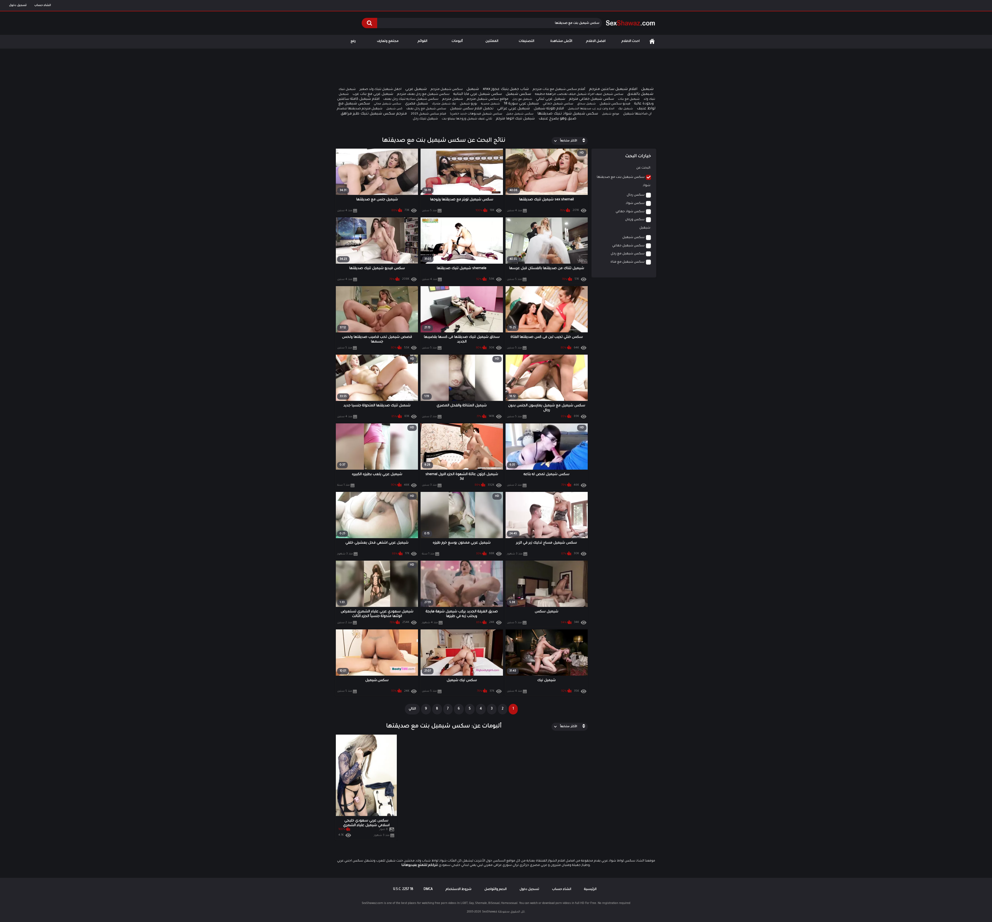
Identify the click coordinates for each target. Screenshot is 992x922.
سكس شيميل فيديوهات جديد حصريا (476, 114)
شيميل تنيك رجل (425, 119)
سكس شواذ (635, 203)
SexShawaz (489, 911)
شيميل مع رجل (522, 99)
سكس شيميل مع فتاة (627, 262)
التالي (412, 709)
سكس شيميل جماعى (558, 104)
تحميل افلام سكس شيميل (471, 109)
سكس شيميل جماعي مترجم (591, 99)
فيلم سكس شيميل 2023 (428, 114)
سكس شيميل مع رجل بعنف (426, 109)
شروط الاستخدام (458, 889)
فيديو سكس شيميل (615, 104)
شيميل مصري (416, 104)
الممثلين (491, 41)
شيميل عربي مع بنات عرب (373, 94)
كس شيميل (394, 108)
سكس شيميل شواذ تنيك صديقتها (567, 114)
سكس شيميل (518, 94)
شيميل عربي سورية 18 (521, 104)
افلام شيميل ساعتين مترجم (613, 89)
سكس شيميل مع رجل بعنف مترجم (423, 94)
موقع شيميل (610, 114)
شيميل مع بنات (629, 99)
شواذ (646, 185)
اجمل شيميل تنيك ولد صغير (380, 89)
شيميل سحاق (586, 103)
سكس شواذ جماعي (630, 212)
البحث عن (643, 168)
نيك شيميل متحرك (444, 103)
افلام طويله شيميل (549, 109)
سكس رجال (636, 195)
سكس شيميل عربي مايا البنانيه (477, 94)
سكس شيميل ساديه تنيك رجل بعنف (410, 99)
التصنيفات (526, 41)
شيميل (473, 89)
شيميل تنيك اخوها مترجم (515, 119)
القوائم (422, 41)
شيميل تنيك (347, 89)
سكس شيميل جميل (519, 114)
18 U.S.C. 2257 (403, 889)
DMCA (428, 889)
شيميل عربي (416, 89)
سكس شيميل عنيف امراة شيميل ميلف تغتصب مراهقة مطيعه (579, 94)
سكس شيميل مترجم (447, 89)
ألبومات (457, 41)
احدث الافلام (631, 41)
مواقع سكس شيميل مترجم (487, 99)
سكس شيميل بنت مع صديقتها (621, 177)
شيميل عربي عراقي (513, 109)
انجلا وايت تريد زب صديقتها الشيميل (591, 108)
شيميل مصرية (490, 103)
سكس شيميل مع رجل (628, 254)
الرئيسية (652, 41)
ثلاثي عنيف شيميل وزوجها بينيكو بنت (467, 119)
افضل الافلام (596, 41)
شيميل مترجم (452, 99)
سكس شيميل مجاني (387, 103)
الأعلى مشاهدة (561, 41)
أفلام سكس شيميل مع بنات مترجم (559, 89)
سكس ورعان (635, 220)
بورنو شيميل (468, 104)
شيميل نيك (625, 108)
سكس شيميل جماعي (628, 246)
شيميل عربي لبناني (550, 99)
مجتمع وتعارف (388, 41)
